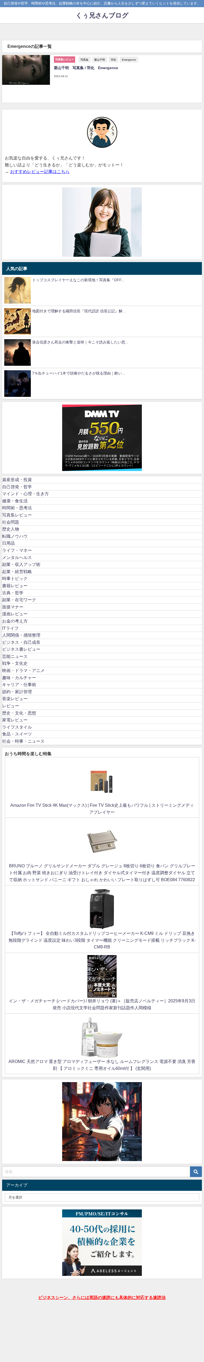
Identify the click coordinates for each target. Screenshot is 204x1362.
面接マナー (12, 607)
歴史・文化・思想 (19, 713)
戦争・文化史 (15, 663)
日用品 (8, 543)
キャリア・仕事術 (19, 684)
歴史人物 (10, 529)
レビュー (10, 706)
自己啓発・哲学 (17, 487)
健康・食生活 (15, 501)
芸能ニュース (15, 656)
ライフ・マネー (17, 550)
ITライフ (10, 628)
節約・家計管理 (17, 692)
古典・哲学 (12, 593)
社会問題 (10, 522)
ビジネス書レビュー (21, 649)
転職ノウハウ (15, 536)
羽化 (113, 59)
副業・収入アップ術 (21, 564)
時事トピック (15, 578)
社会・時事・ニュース (23, 741)
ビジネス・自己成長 (21, 642)
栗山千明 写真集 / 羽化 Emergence (86, 68)
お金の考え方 (15, 621)
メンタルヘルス (17, 557)
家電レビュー (15, 720)
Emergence (129, 59)
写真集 (84, 59)
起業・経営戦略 (17, 571)
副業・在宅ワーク (19, 600)
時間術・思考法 (17, 508)
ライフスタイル (17, 727)
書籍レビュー (15, 585)
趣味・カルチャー (19, 677)
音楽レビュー (15, 698)
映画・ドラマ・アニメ (23, 670)
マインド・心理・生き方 (25, 493)
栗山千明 (99, 59)
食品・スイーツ (17, 734)
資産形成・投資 (17, 479)
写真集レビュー (17, 515)
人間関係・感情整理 (21, 635)
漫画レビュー (15, 614)
